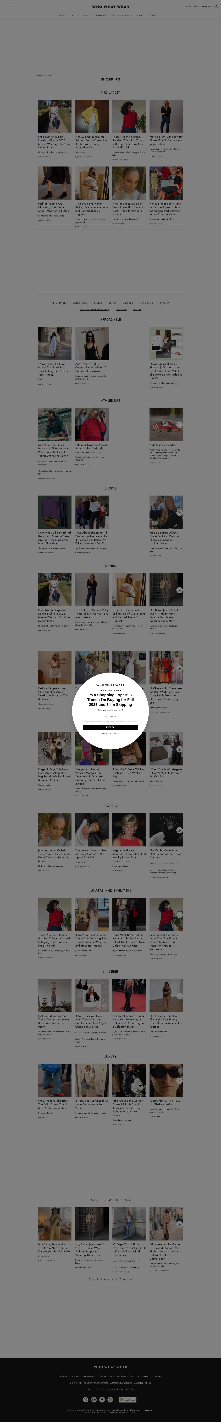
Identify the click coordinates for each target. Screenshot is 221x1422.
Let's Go (110, 727)
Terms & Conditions (114, 721)
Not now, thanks (110, 734)
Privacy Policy (126, 721)
